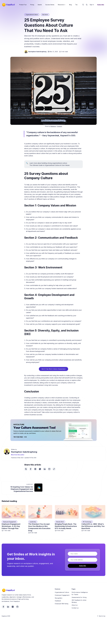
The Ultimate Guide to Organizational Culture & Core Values (50, 165)
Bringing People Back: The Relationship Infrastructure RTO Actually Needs (66, 526)
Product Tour (23, 4)
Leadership (33, 521)
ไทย (76, 4)
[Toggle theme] (87, 5)
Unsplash (59, 126)
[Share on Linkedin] (44, 469)
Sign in (92, 4)
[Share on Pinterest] (35, 469)
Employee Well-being (61, 603)
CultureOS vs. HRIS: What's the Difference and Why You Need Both (92, 526)
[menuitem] (22, 4)
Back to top (102, 616)
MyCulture (45, 14)
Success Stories (49, 4)
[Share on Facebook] (30, 469)
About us (74, 605)
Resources (61, 4)
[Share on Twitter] (26, 469)
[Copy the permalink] (54, 469)
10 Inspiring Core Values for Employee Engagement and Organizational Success (21, 489)
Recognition (58, 598)
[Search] (83, 5)
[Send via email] (49, 469)
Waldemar (53, 126)
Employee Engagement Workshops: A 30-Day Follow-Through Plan (11, 526)
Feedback (58, 601)
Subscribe (100, 5)
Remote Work (60, 521)
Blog (70, 4)
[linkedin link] (8, 606)
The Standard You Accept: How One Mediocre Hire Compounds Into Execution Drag (39, 527)
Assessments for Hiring (79, 597)
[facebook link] (3, 606)
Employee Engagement (9, 521)
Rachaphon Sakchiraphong (37, 51)
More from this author (17, 454)
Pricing (32, 4)
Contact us (75, 608)
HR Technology (87, 521)
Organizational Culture (32, 14)
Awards (40, 4)
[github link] (17, 606)
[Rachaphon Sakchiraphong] (26, 51)
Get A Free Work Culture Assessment (53, 369)
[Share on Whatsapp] (40, 469)
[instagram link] (12, 606)
